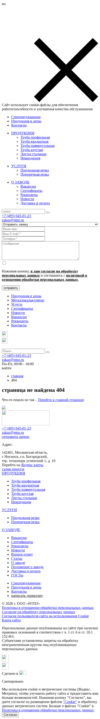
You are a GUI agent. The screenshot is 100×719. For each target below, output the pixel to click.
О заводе (18, 563)
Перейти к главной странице (61, 400)
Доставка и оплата (35, 203)
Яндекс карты (32, 465)
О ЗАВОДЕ (20, 182)
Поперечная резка (34, 174)
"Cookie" (70, 702)
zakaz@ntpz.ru (13, 220)
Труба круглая (31, 150)
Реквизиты (29, 195)
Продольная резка (34, 170)
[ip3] (22, 673)
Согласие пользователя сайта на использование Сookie (45, 616)
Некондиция (30, 158)
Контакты (19, 125)
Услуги (16, 304)
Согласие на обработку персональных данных (38, 612)
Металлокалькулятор (27, 300)
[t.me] (5, 336)
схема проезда (13, 469)
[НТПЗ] (26, 424)
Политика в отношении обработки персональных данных (48, 608)
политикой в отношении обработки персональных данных (44, 277)
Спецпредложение (26, 117)
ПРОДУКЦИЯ (22, 133)
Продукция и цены (26, 121)
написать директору (27, 596)
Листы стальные (33, 154)
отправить (11, 288)
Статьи (16, 559)
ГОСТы (17, 575)
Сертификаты (31, 191)
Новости (27, 199)
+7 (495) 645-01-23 (16, 216)
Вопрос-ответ (22, 554)
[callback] (5, 342)
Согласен (10, 714)
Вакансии (28, 186)
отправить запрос (16, 437)
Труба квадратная (34, 141)
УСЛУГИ (18, 166)
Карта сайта (11, 620)
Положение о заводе (27, 567)
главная (17, 376)
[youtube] (5, 668)
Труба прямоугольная (37, 146)
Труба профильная (35, 137)
